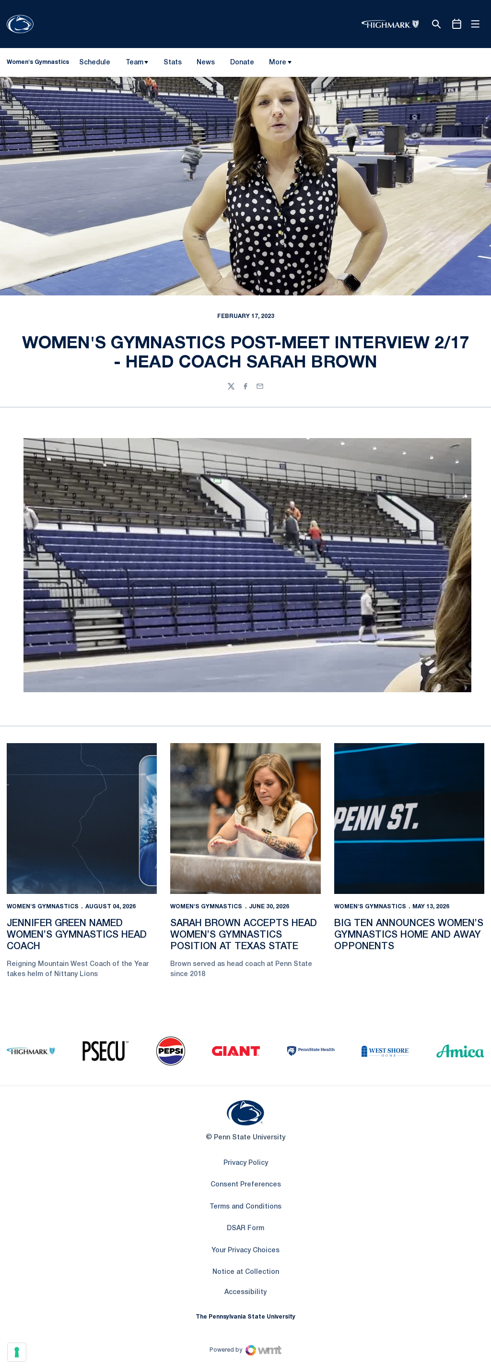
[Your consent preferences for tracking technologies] (17, 1352)
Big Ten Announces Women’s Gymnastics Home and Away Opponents (408, 935)
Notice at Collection (245, 1272)
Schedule (94, 63)
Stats (173, 63)
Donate (242, 64)
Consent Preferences (245, 1185)
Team (134, 63)
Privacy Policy (245, 1163)
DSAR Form (245, 1228)
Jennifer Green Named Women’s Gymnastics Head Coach (77, 935)
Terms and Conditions (245, 1207)
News (206, 63)
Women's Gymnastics (43, 906)
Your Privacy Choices (245, 1250)
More (277, 63)
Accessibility (245, 1292)
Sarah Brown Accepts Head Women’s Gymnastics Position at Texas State (243, 935)
